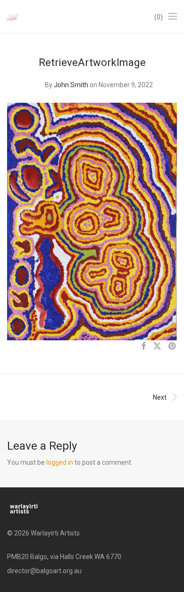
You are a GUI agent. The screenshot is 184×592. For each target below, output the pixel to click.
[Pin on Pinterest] (172, 346)
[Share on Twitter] (157, 346)
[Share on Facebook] (143, 346)
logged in (59, 462)
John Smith (71, 85)
